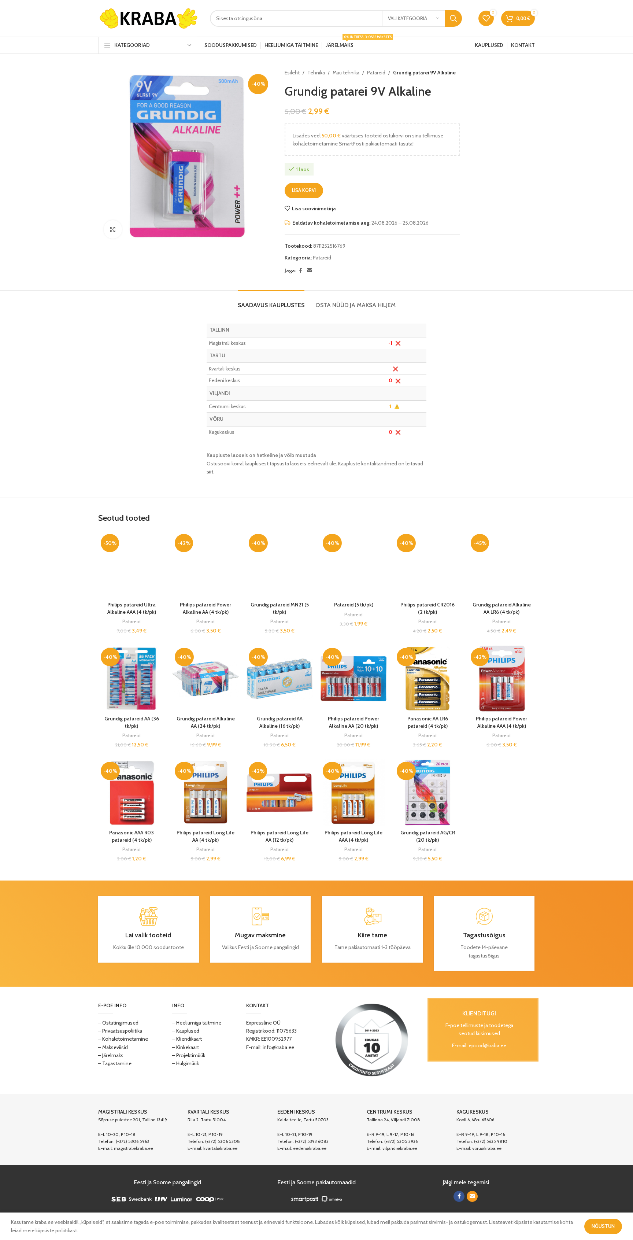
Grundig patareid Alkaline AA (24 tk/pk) (206, 722)
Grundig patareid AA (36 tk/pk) (131, 722)
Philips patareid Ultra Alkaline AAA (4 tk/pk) (131, 608)
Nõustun (603, 1226)
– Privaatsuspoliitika (120, 1030)
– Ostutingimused (118, 1022)
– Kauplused (185, 1030)
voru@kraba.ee (486, 1148)
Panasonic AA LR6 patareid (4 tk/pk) (427, 722)
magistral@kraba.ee (133, 1148)
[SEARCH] (453, 18)
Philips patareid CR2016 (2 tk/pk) (427, 608)
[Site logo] (148, 17)
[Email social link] (309, 271)
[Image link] (371, 1039)
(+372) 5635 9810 (490, 1141)
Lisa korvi (304, 190)
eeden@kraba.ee (309, 1148)
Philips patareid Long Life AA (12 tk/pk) (279, 836)
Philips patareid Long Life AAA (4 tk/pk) (353, 836)
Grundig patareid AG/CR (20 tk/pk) (427, 836)
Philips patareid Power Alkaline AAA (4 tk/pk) (501, 722)
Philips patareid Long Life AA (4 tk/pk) (205, 836)
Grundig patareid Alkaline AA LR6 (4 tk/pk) (502, 608)
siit (210, 471)
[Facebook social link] (300, 271)
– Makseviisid (113, 1047)
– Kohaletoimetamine (123, 1039)
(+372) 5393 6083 (312, 1141)
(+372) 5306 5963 (132, 1141)
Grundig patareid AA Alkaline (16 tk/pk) (280, 722)
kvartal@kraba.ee (220, 1148)
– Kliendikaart (187, 1039)
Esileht (292, 72)
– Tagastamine (115, 1063)
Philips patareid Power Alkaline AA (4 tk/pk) (205, 608)
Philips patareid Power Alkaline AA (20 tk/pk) (353, 722)
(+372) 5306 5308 (222, 1141)
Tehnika (316, 72)
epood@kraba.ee (487, 1045)
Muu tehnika (346, 72)
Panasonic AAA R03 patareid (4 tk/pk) (131, 836)
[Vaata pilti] (113, 229)
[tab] (271, 301)
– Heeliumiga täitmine (196, 1022)
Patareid (376, 72)
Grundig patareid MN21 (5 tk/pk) (280, 608)
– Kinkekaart (185, 1047)
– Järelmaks (110, 1055)
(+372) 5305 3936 (401, 1141)
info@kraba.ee (278, 1047)
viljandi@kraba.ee (399, 1148)
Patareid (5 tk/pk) (353, 604)
